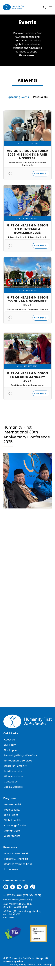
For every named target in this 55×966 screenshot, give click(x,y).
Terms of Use (34, 965)
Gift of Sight (11, 815)
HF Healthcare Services (18, 761)
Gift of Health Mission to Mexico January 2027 (27, 377)
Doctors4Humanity (15, 766)
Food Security (12, 810)
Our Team (10, 745)
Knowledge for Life (15, 825)
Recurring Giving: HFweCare (20, 755)
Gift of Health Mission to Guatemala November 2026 (27, 229)
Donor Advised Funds (16, 854)
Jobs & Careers (13, 787)
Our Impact (11, 750)
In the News (11, 869)
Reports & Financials (16, 859)
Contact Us (11, 782)
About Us (9, 740)
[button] (18, 95)
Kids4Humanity (13, 771)
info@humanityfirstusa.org (17, 900)
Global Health (12, 820)
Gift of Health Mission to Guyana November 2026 (27, 301)
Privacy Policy (17, 965)
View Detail (40, 173)
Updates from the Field (18, 864)
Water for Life (12, 836)
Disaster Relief (12, 804)
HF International (13, 776)
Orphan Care (12, 831)
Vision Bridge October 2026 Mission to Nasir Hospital (27, 155)
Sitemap (47, 965)
